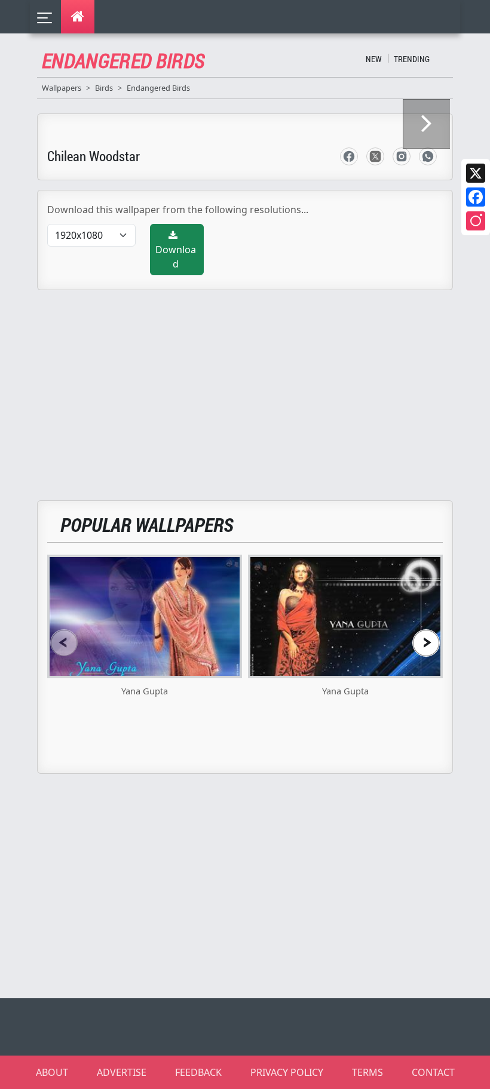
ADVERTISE (121, 1072)
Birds (104, 87)
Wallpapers (61, 87)
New (374, 58)
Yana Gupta (144, 691)
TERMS (367, 1072)
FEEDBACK (198, 1072)
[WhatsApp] (428, 156)
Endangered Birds (158, 87)
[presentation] (64, 642)
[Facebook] (476, 197)
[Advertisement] (252, 388)
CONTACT (433, 1072)
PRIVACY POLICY (286, 1072)
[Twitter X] (476, 173)
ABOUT (52, 1072)
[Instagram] (476, 221)
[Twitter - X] (375, 156)
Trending (412, 58)
